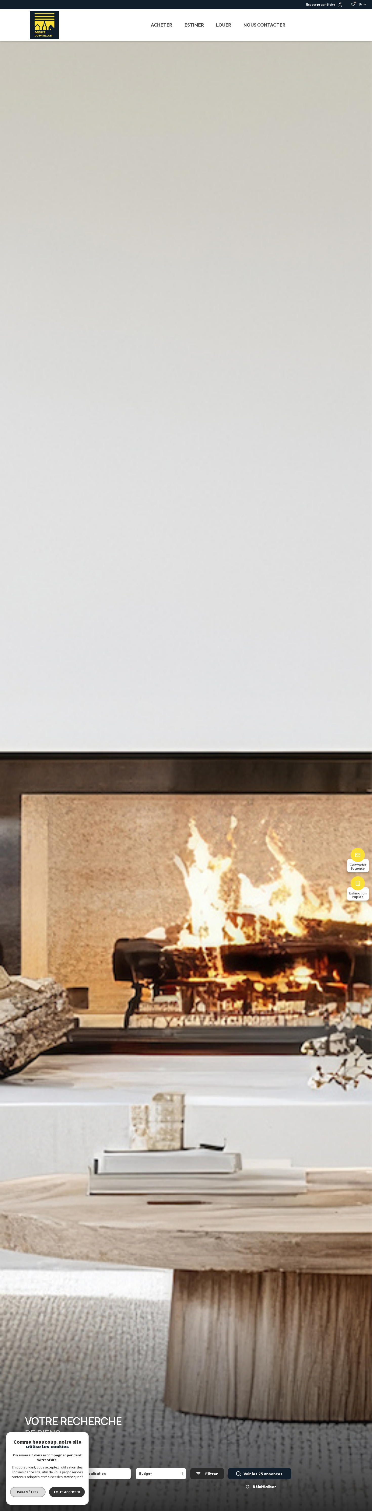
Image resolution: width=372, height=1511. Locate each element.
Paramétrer (28, 1492)
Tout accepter (67, 1492)
